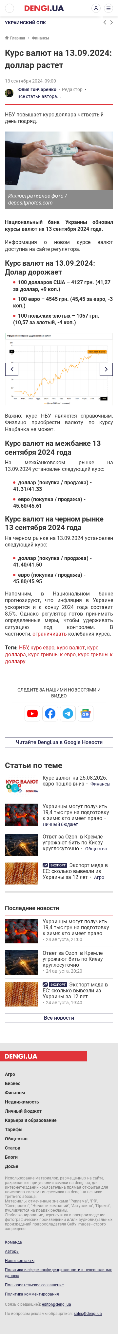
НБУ (23, 647)
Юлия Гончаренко (36, 89)
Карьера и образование (31, 1120)
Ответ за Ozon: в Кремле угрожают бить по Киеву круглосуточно (73, 843)
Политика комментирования (32, 1294)
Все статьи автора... (39, 96)
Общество (96, 848)
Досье (11, 1166)
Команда (13, 1242)
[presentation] (104, 22)
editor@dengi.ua (56, 1304)
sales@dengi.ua (88, 1313)
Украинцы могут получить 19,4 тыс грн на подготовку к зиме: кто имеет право (76, 812)
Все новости (59, 1018)
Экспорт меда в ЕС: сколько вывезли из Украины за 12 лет (75, 871)
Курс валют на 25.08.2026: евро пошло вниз (75, 781)
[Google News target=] (85, 713)
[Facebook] (50, 713)
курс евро (42, 647)
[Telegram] (68, 713)
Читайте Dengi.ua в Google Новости (59, 742)
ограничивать (49, 634)
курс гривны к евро (52, 654)
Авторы (12, 1251)
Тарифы (14, 1129)
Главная (17, 38)
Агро (99, 877)
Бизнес (12, 1083)
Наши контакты (19, 1260)
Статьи (12, 1148)
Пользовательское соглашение (34, 1285)
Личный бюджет (60, 824)
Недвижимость (22, 1101)
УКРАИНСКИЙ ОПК (25, 22)
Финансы (40, 38)
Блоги (11, 1157)
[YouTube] (32, 713)
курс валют (71, 647)
